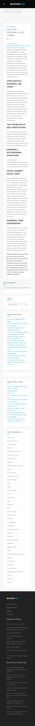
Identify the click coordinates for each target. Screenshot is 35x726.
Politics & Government (13, 529)
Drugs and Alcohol (12, 458)
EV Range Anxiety (12, 391)
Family (9, 469)
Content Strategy (11, 604)
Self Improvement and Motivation (16, 554)
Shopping (9, 557)
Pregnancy (10, 533)
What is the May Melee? (13, 647)
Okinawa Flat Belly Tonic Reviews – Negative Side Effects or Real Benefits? (16, 677)
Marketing (9, 504)
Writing (9, 582)
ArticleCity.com (7, 10)
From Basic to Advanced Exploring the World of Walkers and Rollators (17, 628)
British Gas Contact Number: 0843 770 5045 (17, 707)
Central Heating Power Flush (15, 412)
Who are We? (11, 393)
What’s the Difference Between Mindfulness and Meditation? (15, 702)
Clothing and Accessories (13, 451)
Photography (10, 525)
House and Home (11, 490)
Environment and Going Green (15, 465)
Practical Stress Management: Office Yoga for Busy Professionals (16, 713)
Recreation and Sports (13, 540)
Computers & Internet (13, 455)
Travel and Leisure (12, 568)
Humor (9, 494)
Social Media (10, 564)
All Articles (9, 614)
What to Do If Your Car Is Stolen (16, 624)
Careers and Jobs (11, 444)
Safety (8, 550)
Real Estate (10, 536)
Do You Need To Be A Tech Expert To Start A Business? (17, 683)
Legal (8, 501)
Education (9, 462)
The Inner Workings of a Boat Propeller (14, 637)
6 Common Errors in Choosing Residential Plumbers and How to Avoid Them (16, 362)
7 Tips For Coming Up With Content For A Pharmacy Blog (17, 689)
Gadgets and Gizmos (12, 476)
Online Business (11, 515)
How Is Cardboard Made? (14, 633)
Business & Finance (12, 441)
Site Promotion (11, 561)
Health (9, 483)
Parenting (9, 518)
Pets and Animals (11, 522)
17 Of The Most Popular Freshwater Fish (16, 651)
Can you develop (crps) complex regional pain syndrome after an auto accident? (16, 669)
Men (8, 508)
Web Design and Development (15, 571)
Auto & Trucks (11, 437)
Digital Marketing (11, 607)
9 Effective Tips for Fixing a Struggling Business (17, 657)
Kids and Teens (11, 497)
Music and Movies (12, 511)
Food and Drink (11, 472)
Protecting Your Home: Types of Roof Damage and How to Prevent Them (17, 347)
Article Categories (17, 10)
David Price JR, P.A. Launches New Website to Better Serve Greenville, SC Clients (17, 695)
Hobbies (9, 487)
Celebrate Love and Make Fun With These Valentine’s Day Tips (16, 642)
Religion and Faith (12, 547)
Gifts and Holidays (12, 480)
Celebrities (10, 448)
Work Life (9, 579)
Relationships (10, 543)
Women (9, 575)
